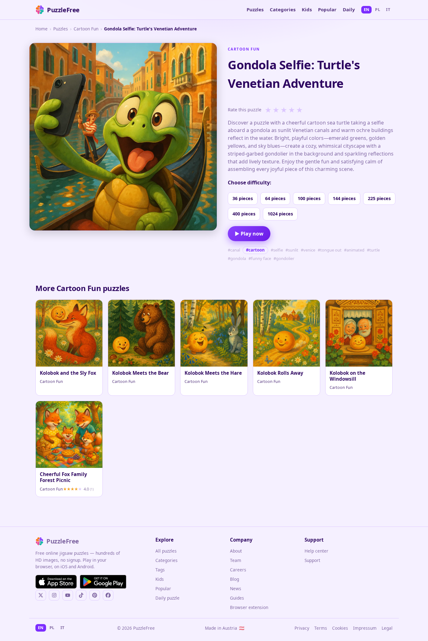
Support (312, 560)
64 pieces (275, 198)
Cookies (340, 628)
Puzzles (255, 9)
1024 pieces (280, 214)
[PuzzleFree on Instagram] (54, 595)
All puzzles (166, 551)
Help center (316, 551)
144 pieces (344, 198)
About (236, 551)
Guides (237, 598)
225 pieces (379, 198)
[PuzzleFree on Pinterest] (94, 595)
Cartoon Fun (86, 29)
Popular (327, 9)
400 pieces (243, 214)
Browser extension (249, 607)
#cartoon (255, 250)
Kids (307, 9)
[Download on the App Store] (56, 582)
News (235, 588)
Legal (387, 628)
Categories (282, 9)
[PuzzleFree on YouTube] (67, 595)
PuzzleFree (63, 10)
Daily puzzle (167, 598)
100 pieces (309, 198)
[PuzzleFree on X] (40, 595)
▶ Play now (249, 233)
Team (235, 560)
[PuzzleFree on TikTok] (81, 595)
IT (388, 9)
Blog (234, 579)
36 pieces (242, 198)
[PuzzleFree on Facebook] (108, 595)
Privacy (302, 628)
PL (377, 9)
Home (41, 29)
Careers (238, 570)
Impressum (365, 628)
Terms (320, 628)
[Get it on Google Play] (103, 582)
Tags (160, 570)
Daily (349, 9)
